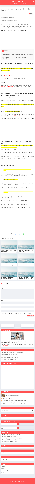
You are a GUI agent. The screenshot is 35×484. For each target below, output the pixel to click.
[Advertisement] (17, 38)
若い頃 (11, 238)
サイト (2, 309)
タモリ (6, 238)
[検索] (18, 424)
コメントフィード (5, 470)
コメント (3, 288)
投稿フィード (4, 468)
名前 (2, 300)
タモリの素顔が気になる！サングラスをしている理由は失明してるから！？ (15, 57)
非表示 (6, 50)
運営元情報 (11, 481)
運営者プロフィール (17, 3)
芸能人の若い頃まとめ (17, 1)
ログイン (3, 466)
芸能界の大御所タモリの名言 (7, 58)
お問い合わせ (29, 3)
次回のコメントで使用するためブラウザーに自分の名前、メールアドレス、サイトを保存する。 (17, 313)
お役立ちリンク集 (23, 3)
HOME (5, 3)
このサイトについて (10, 3)
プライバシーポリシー (17, 481)
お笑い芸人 (8, 236)
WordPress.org (4, 472)
